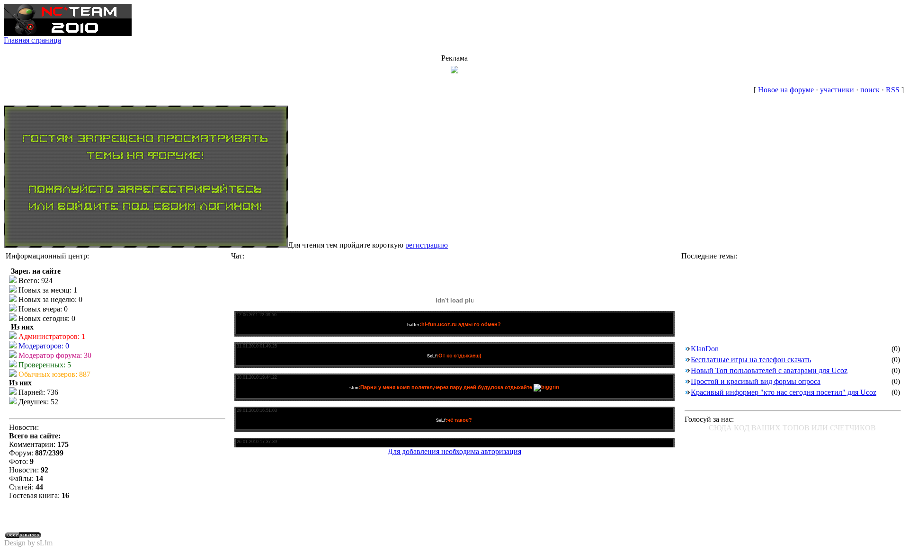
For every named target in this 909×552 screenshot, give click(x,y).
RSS (893, 90)
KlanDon (705, 349)
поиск (870, 90)
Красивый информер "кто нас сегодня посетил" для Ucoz (783, 392)
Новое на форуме (786, 90)
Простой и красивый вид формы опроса (755, 381)
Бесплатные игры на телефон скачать (751, 360)
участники (837, 90)
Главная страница (32, 40)
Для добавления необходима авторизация (454, 451)
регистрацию (426, 245)
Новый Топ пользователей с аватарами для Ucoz (769, 370)
